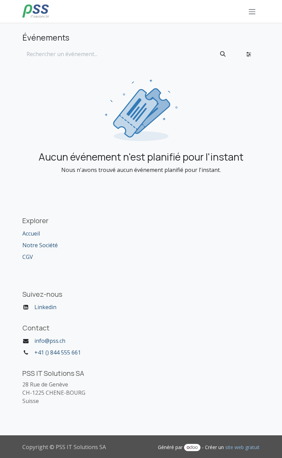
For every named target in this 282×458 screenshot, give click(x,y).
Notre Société (40, 245)
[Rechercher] (222, 54)
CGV (27, 257)
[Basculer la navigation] (252, 11)
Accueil (31, 233)
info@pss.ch (49, 341)
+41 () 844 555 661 (57, 352)
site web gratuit (242, 447)
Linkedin (45, 307)
